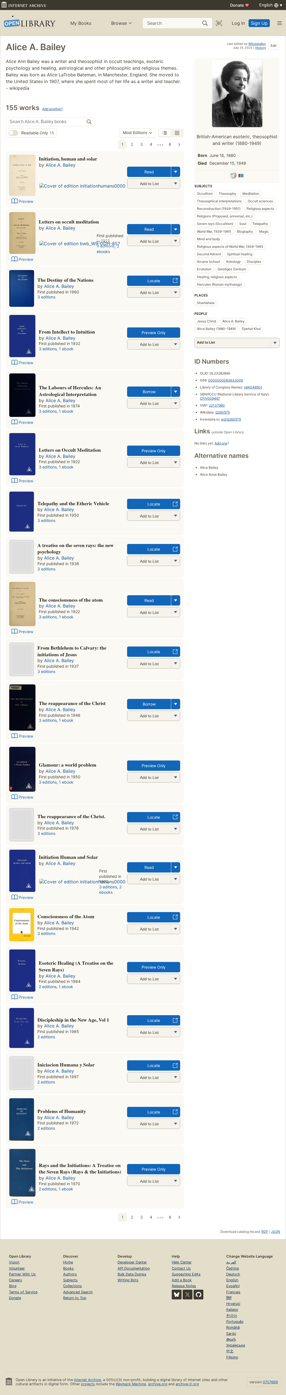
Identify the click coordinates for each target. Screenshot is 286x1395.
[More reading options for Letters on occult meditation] (175, 241)
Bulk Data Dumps (132, 1274)
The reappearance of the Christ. (71, 816)
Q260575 (222, 412)
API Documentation (134, 1268)
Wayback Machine (131, 1384)
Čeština (232, 1268)
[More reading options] (175, 172)
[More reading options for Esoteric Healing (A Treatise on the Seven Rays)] (175, 979)
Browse (119, 23)
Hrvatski (233, 1304)
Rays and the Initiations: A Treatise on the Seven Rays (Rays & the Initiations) (80, 1168)
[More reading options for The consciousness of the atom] (175, 612)
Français (233, 1292)
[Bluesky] (177, 1294)
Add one (220, 443)
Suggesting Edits (186, 1274)
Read (149, 171)
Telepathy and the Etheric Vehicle (73, 503)
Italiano (232, 1309)
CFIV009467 (210, 398)
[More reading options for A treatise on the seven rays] (175, 561)
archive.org (157, 1384)
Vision (14, 1262)
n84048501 (253, 387)
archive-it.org (187, 1384)
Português (235, 1321)
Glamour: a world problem (67, 764)
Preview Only (154, 332)
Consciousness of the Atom (65, 916)
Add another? (52, 109)
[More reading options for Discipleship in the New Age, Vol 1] (175, 1032)
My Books (80, 23)
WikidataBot (257, 44)
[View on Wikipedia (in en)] (233, 176)
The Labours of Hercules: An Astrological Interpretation (70, 391)
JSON (275, 1231)
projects (88, 1384)
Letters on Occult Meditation (70, 449)
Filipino (232, 1357)
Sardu (231, 1333)
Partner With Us (22, 1274)
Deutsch (233, 1274)
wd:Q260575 (231, 419)
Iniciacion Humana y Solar (66, 1064)
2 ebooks (108, 249)
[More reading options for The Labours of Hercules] (175, 403)
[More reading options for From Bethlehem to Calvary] (175, 663)
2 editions (47, 986)
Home (68, 1262)
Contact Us (181, 1268)
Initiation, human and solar (68, 158)
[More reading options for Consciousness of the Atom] (175, 929)
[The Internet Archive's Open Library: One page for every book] (29, 23)
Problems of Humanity (61, 1111)
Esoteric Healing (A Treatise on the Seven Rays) (76, 966)
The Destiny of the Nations (65, 279)
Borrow (149, 391)
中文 (229, 1351)
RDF (264, 1231)
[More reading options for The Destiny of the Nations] (175, 292)
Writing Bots (128, 1280)
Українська (235, 1345)
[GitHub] (198, 1294)
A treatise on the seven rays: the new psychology (75, 548)
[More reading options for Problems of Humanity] (175, 1124)
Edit (274, 45)
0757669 (270, 1382)
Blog (12, 1286)
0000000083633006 (225, 380)
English (232, 1280)
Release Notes (184, 1286)
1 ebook (66, 348)
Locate (153, 280)
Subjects (70, 1280)
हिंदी (229, 1298)
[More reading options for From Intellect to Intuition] (175, 344)
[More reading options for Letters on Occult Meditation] (175, 462)
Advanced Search (78, 1292)
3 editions (46, 297)
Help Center (182, 1262)
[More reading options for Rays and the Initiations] (175, 1181)
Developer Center (132, 1262)
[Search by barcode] (219, 23)
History (260, 48)
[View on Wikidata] (241, 176)
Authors (70, 1274)
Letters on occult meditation (69, 221)
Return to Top (74, 1298)
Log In (238, 23)
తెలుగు (231, 1339)
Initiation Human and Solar (68, 857)
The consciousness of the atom (71, 599)
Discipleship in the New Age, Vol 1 (73, 1019)
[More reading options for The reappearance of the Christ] (175, 716)
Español (233, 1286)
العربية (231, 1262)
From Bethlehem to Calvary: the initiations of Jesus (71, 651)
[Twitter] (187, 1294)
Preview (26, 201)
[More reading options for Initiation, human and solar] (175, 183)
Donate (239, 5)
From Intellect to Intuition (67, 331)
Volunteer (17, 1268)
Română (233, 1327)
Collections (72, 1286)
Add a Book (182, 1280)
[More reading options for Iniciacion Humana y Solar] (175, 1077)
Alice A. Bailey (60, 165)
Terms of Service (23, 1292)
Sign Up (259, 23)
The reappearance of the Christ (72, 703)
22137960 (217, 405)
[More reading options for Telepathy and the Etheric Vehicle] (175, 516)
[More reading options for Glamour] (175, 777)
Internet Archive (87, 1380)
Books (68, 1268)
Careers (15, 1280)
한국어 (231, 1316)
